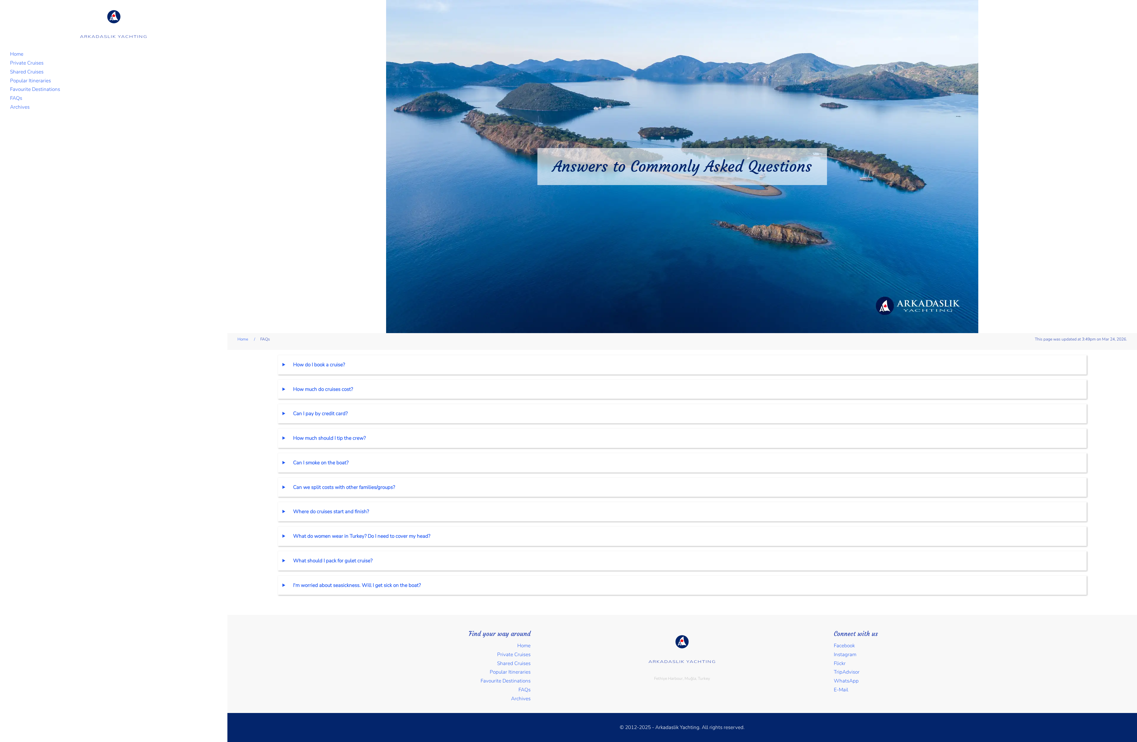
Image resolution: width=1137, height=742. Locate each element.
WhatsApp (846, 680)
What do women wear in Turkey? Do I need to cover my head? (361, 536)
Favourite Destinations (35, 89)
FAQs (16, 98)
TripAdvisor (847, 672)
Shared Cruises (27, 71)
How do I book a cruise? (319, 364)
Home (16, 54)
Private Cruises (27, 63)
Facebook (844, 645)
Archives (20, 107)
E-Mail (841, 689)
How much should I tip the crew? (329, 438)
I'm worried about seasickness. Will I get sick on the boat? (357, 585)
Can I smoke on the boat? (321, 462)
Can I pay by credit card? (320, 413)
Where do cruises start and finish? (331, 511)
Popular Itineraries (30, 80)
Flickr (840, 663)
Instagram (845, 654)
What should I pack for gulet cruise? (332, 560)
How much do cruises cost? (323, 389)
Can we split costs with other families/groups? (344, 487)
